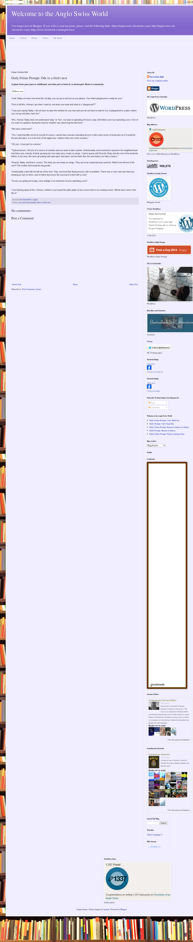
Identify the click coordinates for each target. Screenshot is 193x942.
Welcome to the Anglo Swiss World (59, 13)
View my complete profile (157, 80)
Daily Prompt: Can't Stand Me (161, 423)
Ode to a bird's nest (44, 202)
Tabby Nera (151, 383)
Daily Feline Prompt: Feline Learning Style (166, 434)
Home (12, 37)
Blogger (123, 909)
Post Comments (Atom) (31, 289)
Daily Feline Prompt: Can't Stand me (164, 420)
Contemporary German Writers (162, 700)
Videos (45, 37)
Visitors (23, 37)
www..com (155, 847)
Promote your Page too (155, 372)
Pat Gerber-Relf (157, 76)
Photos (34, 37)
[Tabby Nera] (149, 388)
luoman (106, 909)
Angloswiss (151, 364)
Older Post (133, 284)
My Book (57, 37)
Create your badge (153, 391)
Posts (152, 402)
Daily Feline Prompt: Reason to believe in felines (169, 427)
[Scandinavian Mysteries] (155, 762)
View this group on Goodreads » (179, 740)
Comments (154, 407)
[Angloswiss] (149, 369)
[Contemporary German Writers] (155, 706)
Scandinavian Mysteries (159, 754)
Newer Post (16, 284)
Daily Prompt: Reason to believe (162, 430)
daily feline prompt (29, 202)
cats (19, 202)
